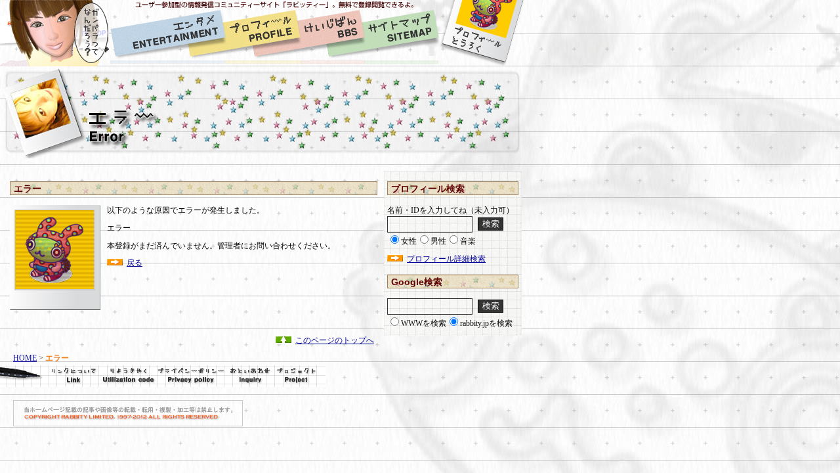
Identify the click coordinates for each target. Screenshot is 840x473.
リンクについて (49, 376)
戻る (134, 262)
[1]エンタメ (167, 33)
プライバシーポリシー (191, 376)
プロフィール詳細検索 (446, 258)
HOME (25, 358)
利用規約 (128, 376)
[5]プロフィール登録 (481, 33)
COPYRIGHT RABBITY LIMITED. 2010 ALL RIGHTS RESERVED (128, 413)
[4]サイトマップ (401, 33)
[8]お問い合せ (249, 376)
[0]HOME (55, 33)
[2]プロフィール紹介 (263, 33)
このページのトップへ (334, 340)
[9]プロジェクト (300, 376)
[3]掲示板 (333, 33)
